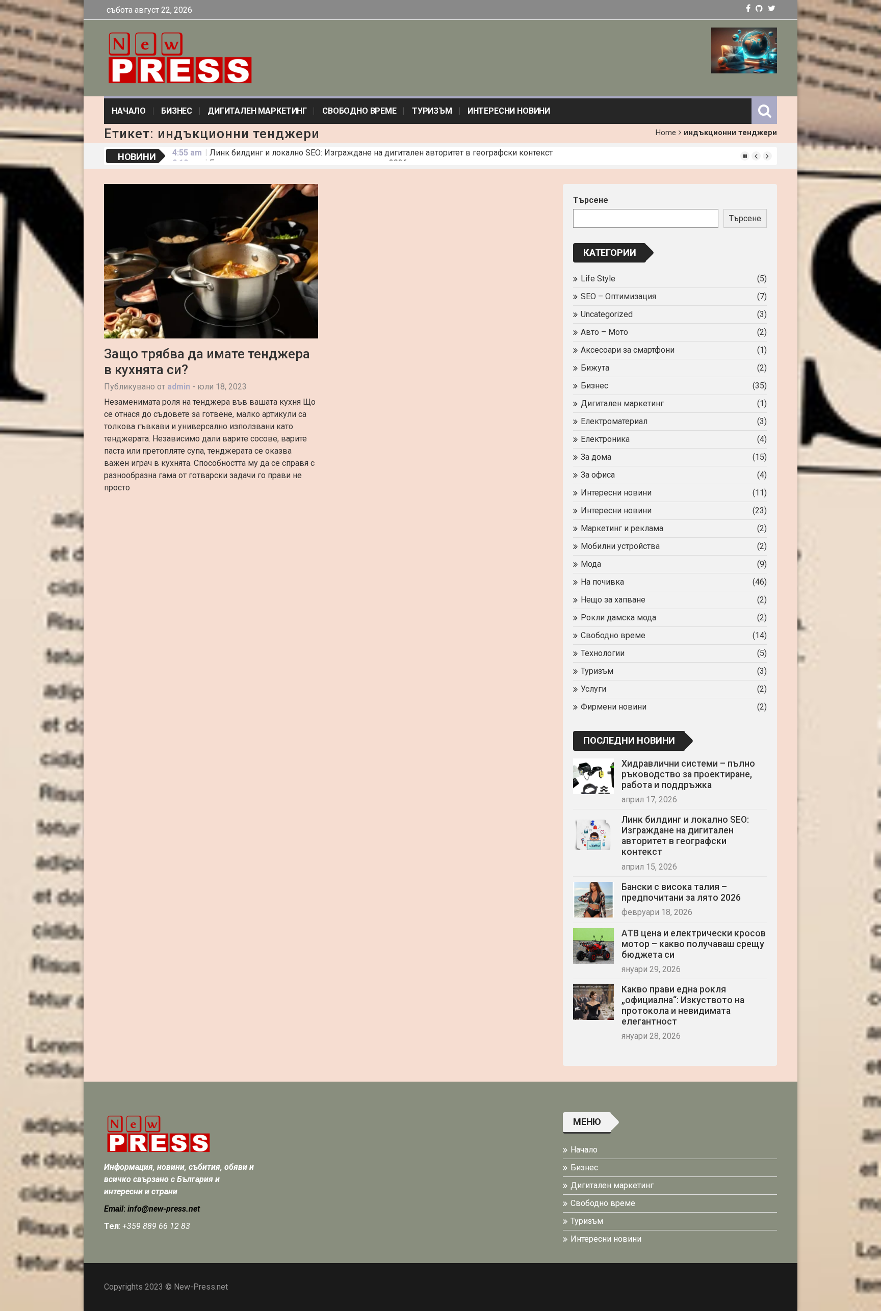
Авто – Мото (604, 332)
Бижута (595, 368)
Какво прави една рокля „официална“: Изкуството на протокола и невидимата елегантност (682, 1005)
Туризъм (432, 111)
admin (178, 386)
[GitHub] (759, 8)
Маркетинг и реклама (622, 528)
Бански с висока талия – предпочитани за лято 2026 (308, 155)
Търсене (590, 200)
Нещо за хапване (613, 600)
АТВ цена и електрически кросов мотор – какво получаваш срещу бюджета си (693, 944)
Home (666, 132)
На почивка (602, 582)
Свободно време (359, 111)
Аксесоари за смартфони (628, 350)
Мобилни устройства (620, 546)
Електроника (605, 439)
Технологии (603, 653)
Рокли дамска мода (618, 617)
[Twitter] (771, 8)
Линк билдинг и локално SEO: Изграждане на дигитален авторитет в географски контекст (685, 836)
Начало (129, 111)
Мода (591, 564)
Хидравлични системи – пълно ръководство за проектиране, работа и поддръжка (688, 774)
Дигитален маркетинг (257, 111)
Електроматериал (614, 421)
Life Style (598, 278)
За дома (596, 457)
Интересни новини (509, 111)
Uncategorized (607, 314)
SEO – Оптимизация (618, 296)
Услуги (593, 689)
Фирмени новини (613, 707)
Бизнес (176, 111)
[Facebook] (748, 8)
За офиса (598, 475)
